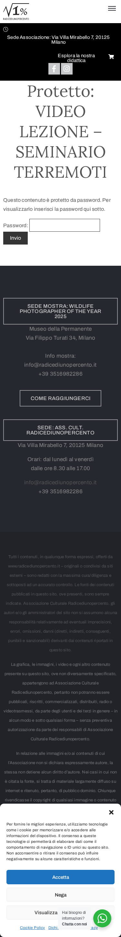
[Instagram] (67, 69)
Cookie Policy (32, 927)
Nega (60, 894)
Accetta (60, 877)
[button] (111, 811)
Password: (16, 225)
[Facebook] (54, 69)
